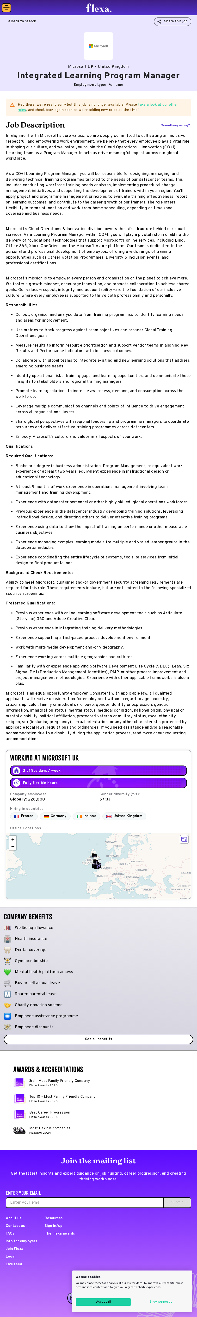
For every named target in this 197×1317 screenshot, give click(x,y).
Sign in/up (53, 1226)
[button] (96, 867)
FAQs (10, 1233)
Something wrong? (175, 125)
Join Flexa (14, 1249)
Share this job (175, 21)
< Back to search (22, 21)
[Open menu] (6, 7)
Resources (53, 1218)
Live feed (14, 1264)
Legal (10, 1256)
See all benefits (98, 1039)
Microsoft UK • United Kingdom (98, 67)
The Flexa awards (60, 1233)
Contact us (15, 1226)
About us (13, 1218)
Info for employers (21, 1241)
